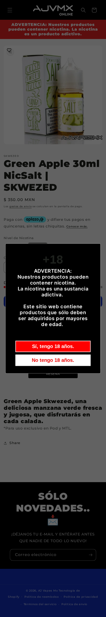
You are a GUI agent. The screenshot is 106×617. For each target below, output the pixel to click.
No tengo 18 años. (53, 360)
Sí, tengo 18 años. (53, 346)
